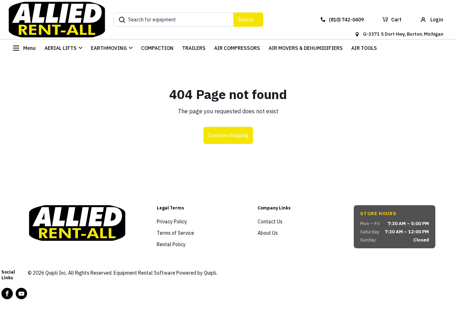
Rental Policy (171, 244)
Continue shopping (228, 135)
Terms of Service (175, 233)
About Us (268, 233)
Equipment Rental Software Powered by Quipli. (165, 273)
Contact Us (270, 221)
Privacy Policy (172, 221)
